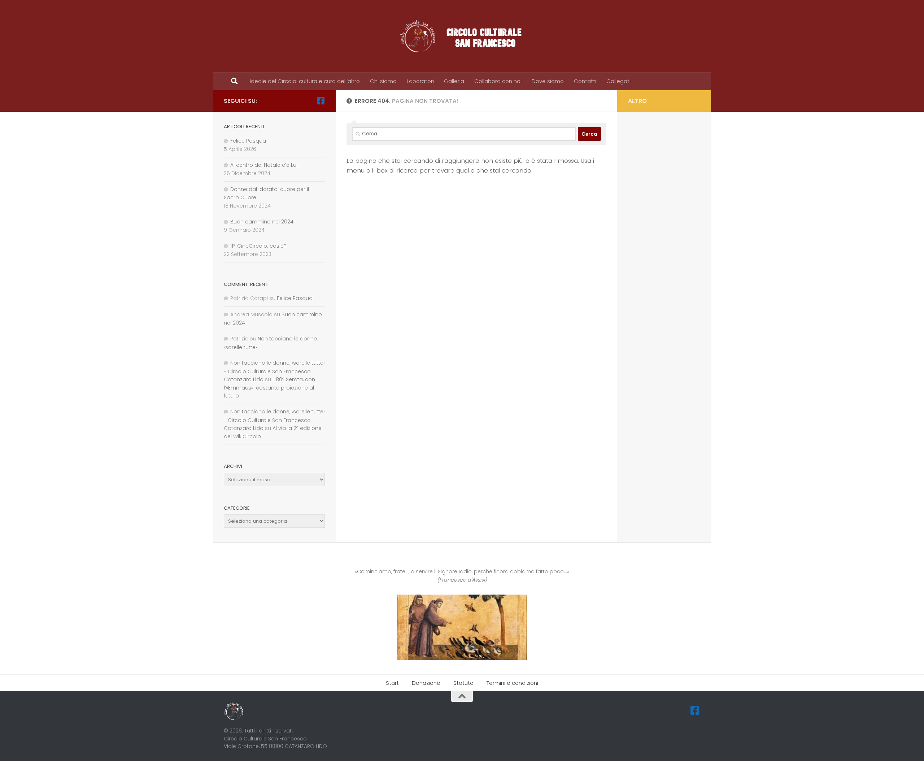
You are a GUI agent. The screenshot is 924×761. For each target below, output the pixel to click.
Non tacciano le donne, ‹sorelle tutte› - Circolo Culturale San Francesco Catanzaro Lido (274, 371)
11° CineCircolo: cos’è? (258, 245)
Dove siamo (548, 81)
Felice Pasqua (248, 140)
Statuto (463, 683)
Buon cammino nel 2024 (261, 221)
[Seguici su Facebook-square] (320, 100)
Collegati (618, 81)
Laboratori (420, 81)
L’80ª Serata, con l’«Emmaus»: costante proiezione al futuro (269, 387)
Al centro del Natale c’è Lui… (265, 165)
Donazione (426, 683)
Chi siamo (383, 81)
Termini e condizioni (512, 683)
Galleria (454, 81)
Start (392, 683)
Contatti (585, 81)
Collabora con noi (498, 81)
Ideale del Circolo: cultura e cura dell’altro (305, 81)
